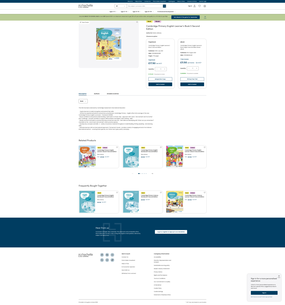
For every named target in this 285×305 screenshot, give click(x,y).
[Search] (164, 6)
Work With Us (125, 270)
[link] (192, 6)
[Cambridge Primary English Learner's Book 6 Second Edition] (99, 157)
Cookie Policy (158, 288)
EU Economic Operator (128, 267)
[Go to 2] (141, 173)
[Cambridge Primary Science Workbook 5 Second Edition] (142, 202)
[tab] (83, 94)
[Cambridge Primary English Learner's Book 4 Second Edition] (186, 157)
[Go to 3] (142, 173)
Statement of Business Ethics (162, 295)
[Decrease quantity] (157, 69)
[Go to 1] (139, 173)
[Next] (152, 173)
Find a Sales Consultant (159, 1)
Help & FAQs (138, 1)
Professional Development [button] (165, 11)
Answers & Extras (192, 1)
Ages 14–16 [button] (136, 11)
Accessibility (157, 257)
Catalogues (171, 1)
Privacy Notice (158, 272)
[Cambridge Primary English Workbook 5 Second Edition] (142, 157)
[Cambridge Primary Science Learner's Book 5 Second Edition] (186, 202)
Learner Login (202, 1)
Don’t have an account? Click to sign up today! (261, 296)
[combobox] (120, 6)
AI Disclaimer (157, 285)
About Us (130, 1)
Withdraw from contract (129, 273)
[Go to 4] (144, 173)
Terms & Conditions (159, 278)
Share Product (85, 22)
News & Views (181, 1)
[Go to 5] (146, 173)
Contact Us (147, 1)
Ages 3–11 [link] (112, 11)
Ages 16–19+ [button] (148, 11)
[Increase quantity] (165, 69)
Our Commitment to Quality (162, 282)
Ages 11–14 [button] (124, 11)
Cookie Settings (158, 291)
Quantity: (151, 69)
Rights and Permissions (160, 275)
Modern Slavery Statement (162, 268)
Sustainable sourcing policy (162, 265)
